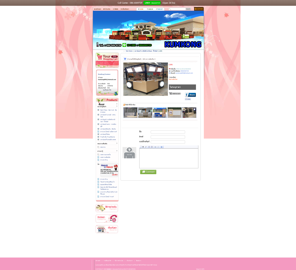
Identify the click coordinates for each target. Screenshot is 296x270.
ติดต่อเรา (107, 218)
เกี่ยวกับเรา (107, 229)
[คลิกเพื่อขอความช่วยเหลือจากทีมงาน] (198, 9)
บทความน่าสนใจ (105, 154)
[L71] (130, 112)
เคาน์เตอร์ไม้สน (105, 134)
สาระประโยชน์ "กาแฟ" (107, 196)
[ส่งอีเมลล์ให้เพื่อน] (188, 100)
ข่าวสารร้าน (104, 160)
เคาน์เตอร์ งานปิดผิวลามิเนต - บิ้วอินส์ (146, 51)
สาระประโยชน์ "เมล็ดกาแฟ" (108, 131)
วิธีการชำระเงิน (107, 208)
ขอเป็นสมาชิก (107, 90)
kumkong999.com (101, 265)
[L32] (174, 112)
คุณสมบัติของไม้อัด (106, 184)
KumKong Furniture (104, 74)
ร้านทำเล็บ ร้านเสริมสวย (107, 137)
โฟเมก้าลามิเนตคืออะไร (107, 182)
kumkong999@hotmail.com (107, 79)
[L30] (160, 112)
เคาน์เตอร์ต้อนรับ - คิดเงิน (108, 129)
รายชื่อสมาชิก (107, 260)
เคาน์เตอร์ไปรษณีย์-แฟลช (108, 139)
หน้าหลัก (98, 260)
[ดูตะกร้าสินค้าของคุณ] (114, 56)
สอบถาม (102, 147)
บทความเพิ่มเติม (105, 157)
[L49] (145, 112)
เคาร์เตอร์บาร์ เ (122, 265)
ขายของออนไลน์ (116, 269)
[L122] (189, 112)
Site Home (129, 51)
